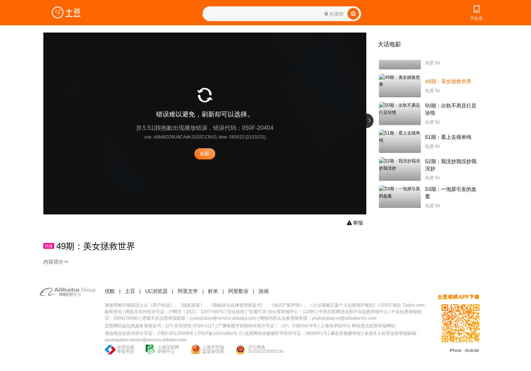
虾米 (213, 291)
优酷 (110, 291)
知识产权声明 (287, 305)
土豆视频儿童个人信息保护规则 (343, 305)
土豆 (130, 291)
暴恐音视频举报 (346, 333)
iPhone (456, 350)
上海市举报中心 (335, 325)
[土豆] (66, 13)
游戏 (264, 291)
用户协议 (161, 305)
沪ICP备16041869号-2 (219, 333)
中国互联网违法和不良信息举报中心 (353, 311)
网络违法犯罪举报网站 (373, 325)
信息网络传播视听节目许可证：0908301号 (286, 333)
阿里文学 (188, 291)
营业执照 (236, 311)
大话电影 (389, 44)
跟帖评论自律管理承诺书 (237, 305)
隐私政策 (191, 305)
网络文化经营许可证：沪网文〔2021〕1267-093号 (174, 311)
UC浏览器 (156, 291)
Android (472, 350)
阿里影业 (238, 291)
